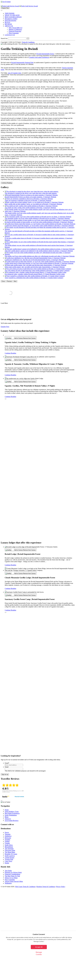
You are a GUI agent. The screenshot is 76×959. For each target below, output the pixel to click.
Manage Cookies (39, 953)
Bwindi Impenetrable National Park (22, 62)
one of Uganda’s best (14, 73)
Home (7, 810)
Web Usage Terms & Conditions (25, 886)
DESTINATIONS (10, 20)
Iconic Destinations (11, 815)
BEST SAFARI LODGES (13, 17)
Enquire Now (5, 8)
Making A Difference (15, 29)
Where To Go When (11, 878)
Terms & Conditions (28, 42)
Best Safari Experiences (12, 813)
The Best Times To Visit (12, 876)
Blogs (6, 817)
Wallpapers (8, 883)
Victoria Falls (9, 859)
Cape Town (8, 861)
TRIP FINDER (9, 13)
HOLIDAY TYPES (11, 19)
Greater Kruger (9, 857)
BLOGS (7, 22)
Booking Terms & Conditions (46, 886)
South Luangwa (10, 856)
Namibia (7, 839)
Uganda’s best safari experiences (39, 57)
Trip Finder (8, 870)
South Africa (9, 845)
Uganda (7, 843)
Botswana (8, 838)
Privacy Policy (60, 886)
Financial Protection (15, 31)
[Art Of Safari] (6, 1)
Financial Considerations (12, 874)
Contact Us (4, 920)
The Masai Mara (10, 852)
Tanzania (7, 834)
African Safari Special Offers (14, 881)
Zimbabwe (8, 836)
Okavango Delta (10, 850)
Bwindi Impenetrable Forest (45, 54)
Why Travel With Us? (15, 28)
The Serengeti (9, 848)
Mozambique (9, 847)
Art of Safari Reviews (11, 820)
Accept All (38, 947)
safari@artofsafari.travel (66, 914)
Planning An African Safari (13, 872)
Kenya (7, 832)
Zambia (7, 841)
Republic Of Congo (11, 854)
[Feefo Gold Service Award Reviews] (10, 6)
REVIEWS (8, 24)
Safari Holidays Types (12, 811)
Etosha (7, 863)
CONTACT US (10, 35)
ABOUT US (9, 26)
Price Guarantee (14, 33)
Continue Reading (7, 183)
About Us (8, 819)
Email (7, 763)
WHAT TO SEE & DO (12, 15)
